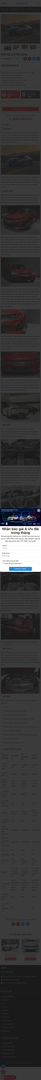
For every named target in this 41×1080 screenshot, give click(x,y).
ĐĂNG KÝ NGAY (20, 569)
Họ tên (4, 545)
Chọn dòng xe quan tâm (10, 561)
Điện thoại (6, 553)
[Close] (38, 510)
